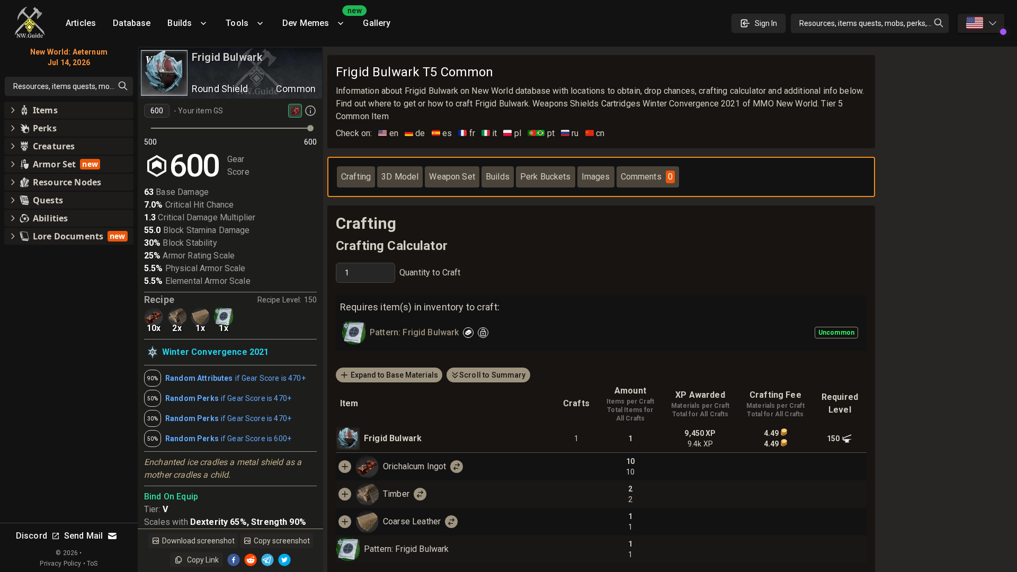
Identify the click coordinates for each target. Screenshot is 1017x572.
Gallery (376, 23)
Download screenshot (198, 541)
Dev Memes (318, 19)
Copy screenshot (282, 541)
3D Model (399, 177)
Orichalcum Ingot (414, 466)
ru (570, 133)
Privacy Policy (60, 563)
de (415, 133)
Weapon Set (452, 177)
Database (131, 23)
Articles (81, 23)
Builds (179, 23)
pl (512, 133)
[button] (68, 110)
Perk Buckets (545, 177)
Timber (396, 494)
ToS (92, 563)
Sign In (766, 23)
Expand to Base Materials (394, 375)
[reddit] (250, 559)
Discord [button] (31, 536)
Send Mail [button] (83, 536)
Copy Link (203, 560)
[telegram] (267, 559)
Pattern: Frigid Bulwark (406, 549)
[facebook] (233, 559)
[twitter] (284, 559)
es (442, 133)
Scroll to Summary (492, 375)
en (388, 133)
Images (596, 177)
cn (595, 133)
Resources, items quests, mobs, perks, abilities (874, 23)
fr (466, 133)
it (489, 133)
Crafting (356, 177)
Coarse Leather (412, 521)
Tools (237, 23)
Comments (647, 177)
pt (541, 133)
